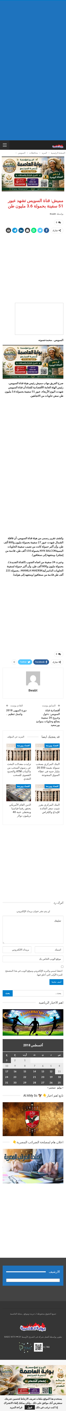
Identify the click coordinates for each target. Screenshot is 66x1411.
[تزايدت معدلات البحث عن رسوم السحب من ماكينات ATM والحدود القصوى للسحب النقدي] (18, 752)
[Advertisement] (33, 36)
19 (51, 1077)
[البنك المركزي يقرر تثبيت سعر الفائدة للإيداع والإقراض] (47, 792)
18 (59, 1077)
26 (51, 1082)
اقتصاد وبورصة (52, 745)
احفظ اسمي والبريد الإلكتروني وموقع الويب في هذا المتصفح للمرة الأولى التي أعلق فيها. (33, 972)
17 (6, 1071)
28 (34, 1082)
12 (51, 1071)
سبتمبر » (51, 1087)
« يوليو (60, 1087)
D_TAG (46, 1347)
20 (42, 1077)
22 (24, 1077)
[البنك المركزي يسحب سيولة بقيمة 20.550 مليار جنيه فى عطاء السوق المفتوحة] (47, 752)
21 (34, 1077)
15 (24, 1071)
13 (42, 1071)
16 (15, 1071)
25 (59, 1082)
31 (6, 1082)
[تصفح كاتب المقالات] (33, 678)
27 (42, 1082)
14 (34, 1071)
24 (6, 1077)
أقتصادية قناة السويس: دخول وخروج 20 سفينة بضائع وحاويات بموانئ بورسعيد (48, 718)
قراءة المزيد (16, 1407)
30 (15, 1082)
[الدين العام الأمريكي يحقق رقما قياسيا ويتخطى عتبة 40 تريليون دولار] (18, 792)
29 (24, 1082)
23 (15, 1077)
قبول (29, 1407)
